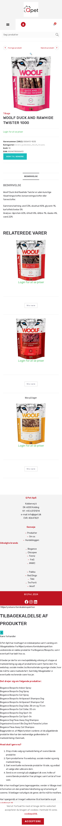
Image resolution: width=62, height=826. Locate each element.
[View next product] (57, 48)
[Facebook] (26, 601)
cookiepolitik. (31, 813)
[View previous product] (5, 48)
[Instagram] (31, 601)
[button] (7, 24)
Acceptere (33, 821)
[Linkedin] (35, 601)
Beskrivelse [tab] (31, 176)
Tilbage (6, 113)
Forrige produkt (15, 48)
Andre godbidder (23, 145)
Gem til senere (15, 156)
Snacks (41, 145)
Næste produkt (47, 48)
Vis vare (31, 305)
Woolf (34, 145)
